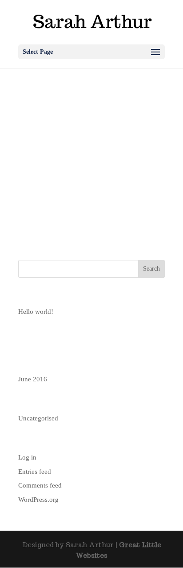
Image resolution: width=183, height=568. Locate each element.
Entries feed (34, 471)
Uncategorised (38, 418)
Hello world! (35, 311)
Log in (27, 457)
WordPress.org (38, 499)
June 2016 (32, 379)
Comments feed (40, 485)
